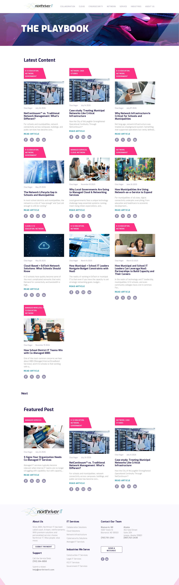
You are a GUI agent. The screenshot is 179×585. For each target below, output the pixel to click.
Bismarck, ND (107, 527)
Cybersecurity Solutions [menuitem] (77, 538)
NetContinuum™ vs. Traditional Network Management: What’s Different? (41, 116)
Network (111, 7)
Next (24, 393)
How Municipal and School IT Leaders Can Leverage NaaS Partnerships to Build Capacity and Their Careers (134, 270)
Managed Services (79, 150)
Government (31, 76)
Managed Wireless (33, 308)
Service (123, 7)
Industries (136, 7)
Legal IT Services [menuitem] (74, 559)
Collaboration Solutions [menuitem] (77, 527)
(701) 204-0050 (40, 561)
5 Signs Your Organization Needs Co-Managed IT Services (43, 458)
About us (149, 7)
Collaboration (67, 7)
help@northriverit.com (43, 569)
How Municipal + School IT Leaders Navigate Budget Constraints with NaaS (89, 268)
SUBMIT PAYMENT (43, 547)
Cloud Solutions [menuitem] (73, 531)
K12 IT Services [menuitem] (73, 562)
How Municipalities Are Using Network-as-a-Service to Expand (133, 191)
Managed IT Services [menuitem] (76, 542)
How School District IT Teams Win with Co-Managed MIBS (43, 352)
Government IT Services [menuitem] (77, 566)
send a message (111, 549)
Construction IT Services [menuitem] (77, 555)
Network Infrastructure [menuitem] (77, 534)
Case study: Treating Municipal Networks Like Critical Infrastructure (87, 113)
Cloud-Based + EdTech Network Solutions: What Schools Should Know (42, 268)
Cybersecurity (96, 7)
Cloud (82, 7)
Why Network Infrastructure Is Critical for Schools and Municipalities (132, 116)
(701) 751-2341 (107, 538)
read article (31, 134)
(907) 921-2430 (131, 538)
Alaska (127, 527)
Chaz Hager (28, 108)
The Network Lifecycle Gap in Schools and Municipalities (40, 194)
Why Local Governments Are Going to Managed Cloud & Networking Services (89, 192)
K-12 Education (31, 71)
